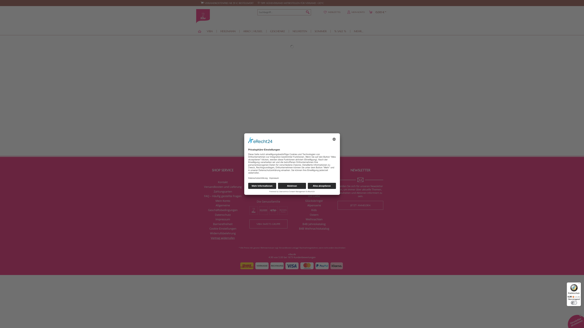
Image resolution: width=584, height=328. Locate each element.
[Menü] (579, 284)
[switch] (574, 303)
